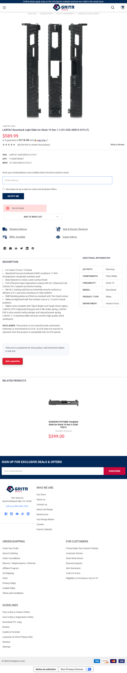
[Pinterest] (32, 248)
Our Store (41, 494)
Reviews (6, 642)
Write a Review (118, 144)
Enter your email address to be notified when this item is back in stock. (35, 172)
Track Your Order (10, 548)
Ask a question (12, 361)
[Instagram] (11, 513)
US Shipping (8, 573)
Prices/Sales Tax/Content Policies (82, 548)
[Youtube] (17, 513)
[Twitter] (21, 248)
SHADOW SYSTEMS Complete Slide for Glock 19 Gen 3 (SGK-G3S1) (64, 424)
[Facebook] (4, 248)
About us (41, 499)
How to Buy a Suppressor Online (17, 617)
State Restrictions (74, 558)
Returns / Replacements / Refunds (18, 563)
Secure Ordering (10, 553)
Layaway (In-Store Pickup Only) (17, 637)
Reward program (74, 563)
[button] (25, 140)
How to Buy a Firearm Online (16, 612)
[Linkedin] (27, 248)
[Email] (10, 248)
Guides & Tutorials (11, 632)
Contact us (42, 504)
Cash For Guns (73, 573)
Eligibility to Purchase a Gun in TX (82, 578)
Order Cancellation (11, 558)
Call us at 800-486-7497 (17, 506)
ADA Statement (73, 568)
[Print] (16, 248)
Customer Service (74, 553)
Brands (5, 627)
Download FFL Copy (12, 622)
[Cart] (122, 7)
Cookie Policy (31, 588)
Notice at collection (46, 669)
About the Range (45, 509)
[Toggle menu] (4, 7)
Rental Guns (42, 514)
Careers (40, 524)
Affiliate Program (10, 568)
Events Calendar (44, 529)
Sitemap (6, 646)
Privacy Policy (31, 583)
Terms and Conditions (31, 593)
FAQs (5, 578)
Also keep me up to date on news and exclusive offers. (31, 189)
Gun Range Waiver (45, 519)
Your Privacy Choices (72, 669)
